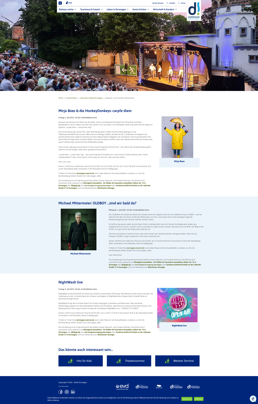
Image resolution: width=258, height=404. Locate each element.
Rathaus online (66, 9)
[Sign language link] (69, 3)
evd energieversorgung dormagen (97, 185)
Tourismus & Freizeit (90, 9)
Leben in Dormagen (116, 9)
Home (60, 98)
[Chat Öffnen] (253, 398)
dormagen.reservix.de (136, 248)
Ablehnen (198, 399)
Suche (183, 3)
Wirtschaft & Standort (163, 9)
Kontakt (172, 3)
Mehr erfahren (53, 400)
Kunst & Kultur (139, 9)
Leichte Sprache (157, 3)
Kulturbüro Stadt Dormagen (91, 98)
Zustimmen (186, 399)
